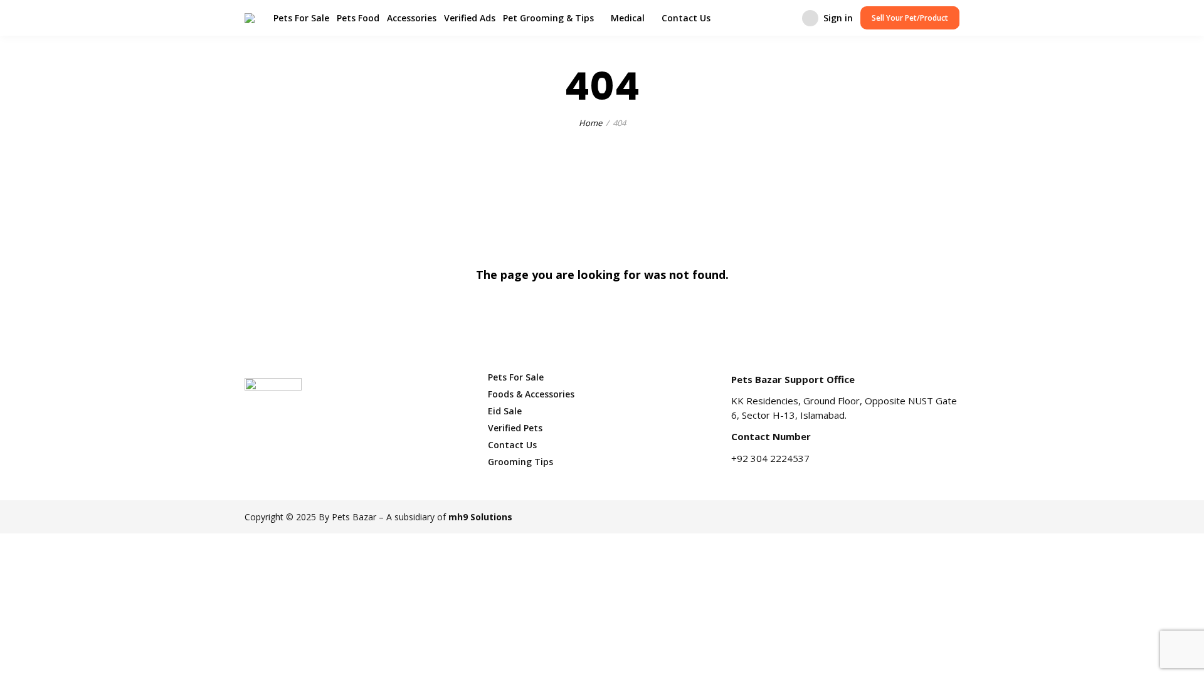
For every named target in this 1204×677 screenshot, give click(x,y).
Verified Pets (515, 428)
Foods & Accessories (531, 394)
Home (590, 123)
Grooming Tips (520, 462)
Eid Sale (505, 411)
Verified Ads (469, 18)
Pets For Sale (301, 18)
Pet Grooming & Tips (548, 18)
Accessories (411, 18)
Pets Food (358, 18)
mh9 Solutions (480, 517)
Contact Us (686, 18)
